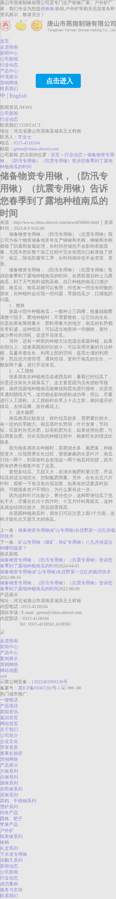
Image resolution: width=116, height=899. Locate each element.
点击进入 (59, 81)
